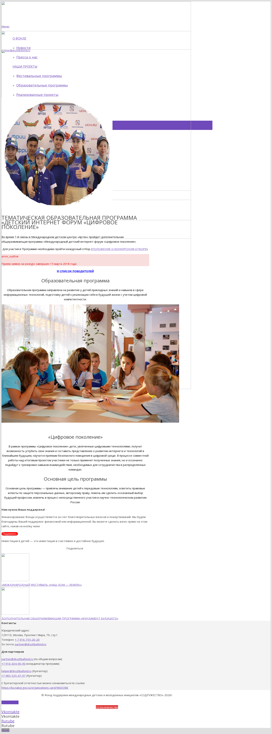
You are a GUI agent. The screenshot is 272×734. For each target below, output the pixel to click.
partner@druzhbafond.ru (30, 644)
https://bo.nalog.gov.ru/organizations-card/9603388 (34, 687)
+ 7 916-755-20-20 (27, 639)
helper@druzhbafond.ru (16, 671)
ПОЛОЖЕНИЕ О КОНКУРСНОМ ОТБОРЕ (119, 249)
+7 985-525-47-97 (13, 675)
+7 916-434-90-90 (13, 663)
